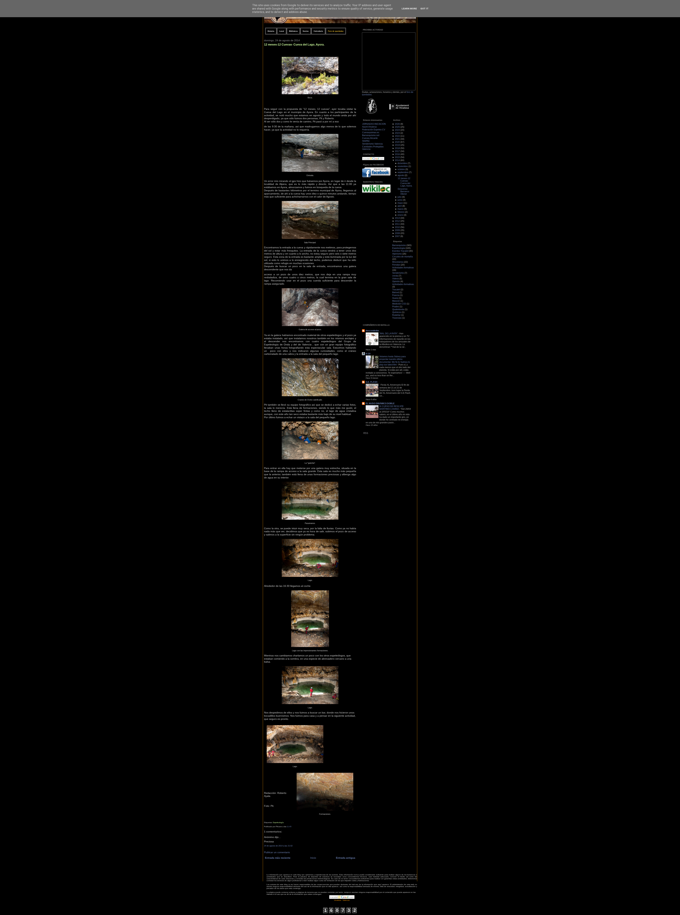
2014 (397, 160)
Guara (395, 298)
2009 (397, 230)
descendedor (372, 330)
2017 (397, 151)
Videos (395, 278)
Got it (424, 8)
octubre (401, 169)
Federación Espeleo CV (373, 129)
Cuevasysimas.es (370, 132)
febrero (401, 212)
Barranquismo (399, 245)
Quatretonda (398, 309)
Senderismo (398, 273)
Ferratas (396, 265)
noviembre (403, 166)
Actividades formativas (403, 267)
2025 (397, 127)
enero (400, 215)
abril (400, 206)
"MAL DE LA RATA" (388, 333)
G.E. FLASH (371, 382)
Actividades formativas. (403, 284)
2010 (397, 227)
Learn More (409, 8)
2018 (397, 148)
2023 (397, 133)
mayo (400, 203)
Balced (395, 292)
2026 (397, 124)
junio (400, 200)
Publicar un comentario (277, 852)
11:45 (289, 827)
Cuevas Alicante (370, 138)
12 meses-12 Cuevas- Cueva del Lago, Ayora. (294, 44)
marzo (401, 209)
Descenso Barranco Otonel (403, 191)
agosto (401, 175)
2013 (397, 218)
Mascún (396, 301)
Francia (396, 295)
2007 (397, 236)
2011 (397, 224)
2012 (397, 221)
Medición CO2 (399, 304)
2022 (397, 136)
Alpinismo (397, 254)
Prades (395, 306)
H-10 (368, 353)
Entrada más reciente (277, 858)
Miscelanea (397, 262)
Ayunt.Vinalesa (369, 127)
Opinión (396, 281)
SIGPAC (366, 141)
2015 (397, 157)
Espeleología (278, 822)
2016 (397, 154)
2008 (397, 233)
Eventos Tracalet (400, 251)
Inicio (313, 858)
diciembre (402, 163)
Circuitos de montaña (402, 256)
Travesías (397, 318)
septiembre (403, 172)
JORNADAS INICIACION (374, 124)
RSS (365, 433)
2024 (397, 130)
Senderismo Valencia (372, 144)
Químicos (396, 312)
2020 (397, 142)
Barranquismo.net (370, 135)
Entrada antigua (345, 858)
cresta (395, 276)
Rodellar (396, 315)
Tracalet (396, 289)
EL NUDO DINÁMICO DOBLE (380, 403)
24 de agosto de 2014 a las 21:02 (278, 846)
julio (400, 197)
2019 (397, 145)
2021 (397, 139)
